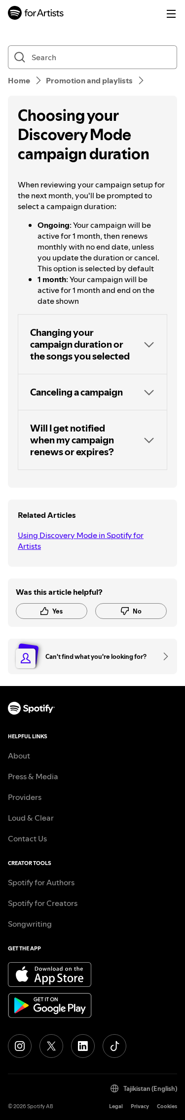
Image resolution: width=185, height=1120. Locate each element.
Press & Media (33, 776)
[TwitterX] (51, 1046)
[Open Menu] (171, 14)
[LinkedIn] (83, 1046)
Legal (116, 1106)
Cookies (167, 1106)
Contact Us (27, 838)
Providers (24, 797)
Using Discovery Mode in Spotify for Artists (81, 540)
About (19, 755)
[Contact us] (162, 656)
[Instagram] (20, 1046)
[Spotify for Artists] (36, 14)
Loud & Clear (31, 817)
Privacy (140, 1106)
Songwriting (30, 923)
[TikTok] (114, 1046)
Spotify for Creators (42, 903)
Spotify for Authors (41, 882)
